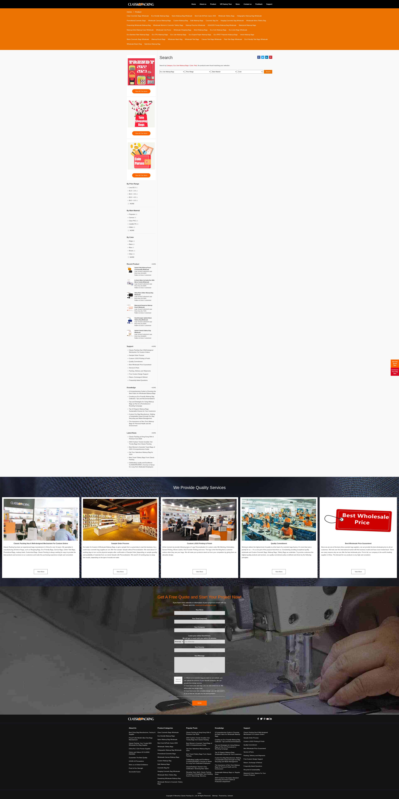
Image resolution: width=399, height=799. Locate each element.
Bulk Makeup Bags (196, 20)
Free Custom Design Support (138, 374)
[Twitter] (261, 718)
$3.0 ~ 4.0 (133, 197)
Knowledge (219, 728)
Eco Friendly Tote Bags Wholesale (256, 39)
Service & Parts (134, 368)
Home (193, 4)
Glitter (132, 227)
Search (268, 72)
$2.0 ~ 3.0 (133, 194)
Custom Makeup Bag (180, 20)
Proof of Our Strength (136, 768)
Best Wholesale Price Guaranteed (140, 364)
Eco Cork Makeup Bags (218, 30)
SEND (199, 703)
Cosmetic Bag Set (212, 20)
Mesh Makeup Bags (201, 30)
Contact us (248, 4)
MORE (132, 203)
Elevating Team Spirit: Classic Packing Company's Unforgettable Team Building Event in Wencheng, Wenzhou (199, 774)
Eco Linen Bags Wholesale (238, 30)
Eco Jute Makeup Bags (178, 34)
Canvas (132, 217)
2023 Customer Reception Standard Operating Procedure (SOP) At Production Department (227, 779)
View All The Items (141, 91)
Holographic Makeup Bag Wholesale (249, 16)
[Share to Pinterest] (270, 57)
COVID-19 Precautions (136, 761)
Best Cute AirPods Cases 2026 (205, 16)
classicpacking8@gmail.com (205, 605)
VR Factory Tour (226, 4)
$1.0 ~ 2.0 (133, 191)
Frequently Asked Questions (138, 380)
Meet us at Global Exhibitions (138, 764)
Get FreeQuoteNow (395, 363)
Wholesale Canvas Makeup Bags (159, 20)
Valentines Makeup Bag (152, 44)
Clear (132, 254)
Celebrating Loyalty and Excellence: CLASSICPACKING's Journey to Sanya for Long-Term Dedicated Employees (142, 465)
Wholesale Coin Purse (163, 30)
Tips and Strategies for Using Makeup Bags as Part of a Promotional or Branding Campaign (141, 404)
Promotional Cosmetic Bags (136, 20)
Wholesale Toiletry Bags (226, 16)
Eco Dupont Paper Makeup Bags (200, 34)
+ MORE (153, 264)
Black (132, 244)
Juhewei (230, 796)
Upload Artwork (178, 680)
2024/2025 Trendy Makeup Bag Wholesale (222, 25)
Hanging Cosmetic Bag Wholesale (232, 20)
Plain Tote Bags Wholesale (233, 39)
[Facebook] (258, 718)
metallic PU (133, 224)
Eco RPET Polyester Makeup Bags (226, 34)
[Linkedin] (270, 718)
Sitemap (215, 796)
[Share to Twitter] (262, 57)
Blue (131, 247)
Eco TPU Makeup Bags (160, 34)
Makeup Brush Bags (158, 39)
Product (213, 4)
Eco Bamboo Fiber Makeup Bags (138, 34)
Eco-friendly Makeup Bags (160, 16)
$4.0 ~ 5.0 (133, 200)
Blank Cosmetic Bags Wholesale (138, 39)
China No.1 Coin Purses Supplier (139, 748)
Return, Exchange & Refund (138, 377)
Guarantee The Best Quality (138, 757)
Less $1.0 (133, 187)
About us (203, 4)
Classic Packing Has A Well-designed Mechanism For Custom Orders (41, 543)
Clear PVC (133, 221)
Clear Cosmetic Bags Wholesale (138, 16)
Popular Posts (191, 728)
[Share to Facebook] (258, 57)
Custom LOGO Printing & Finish (139, 358)
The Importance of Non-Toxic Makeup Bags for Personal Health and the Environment (141, 423)
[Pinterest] (264, 718)
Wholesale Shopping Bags (182, 30)
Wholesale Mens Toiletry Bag (256, 20)
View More (40, 571)
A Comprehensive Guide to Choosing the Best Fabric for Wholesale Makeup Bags (227, 734)
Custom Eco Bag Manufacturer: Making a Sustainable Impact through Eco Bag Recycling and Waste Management (142, 416)
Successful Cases (134, 772)
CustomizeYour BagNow (394, 371)
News (238, 4)
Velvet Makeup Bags (247, 34)
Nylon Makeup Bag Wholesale (182, 16)
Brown (132, 251)
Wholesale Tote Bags (192, 39)
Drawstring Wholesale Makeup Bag (139, 25)
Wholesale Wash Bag (175, 39)
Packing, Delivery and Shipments (140, 371)
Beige (132, 241)
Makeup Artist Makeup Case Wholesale (140, 30)
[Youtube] (267, 718)
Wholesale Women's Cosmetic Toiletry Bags (168, 25)
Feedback (258, 4)
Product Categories (165, 728)
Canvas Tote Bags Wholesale (212, 39)
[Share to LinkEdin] (266, 57)
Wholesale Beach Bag (134, 44)
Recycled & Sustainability (252, 769)
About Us (132, 728)
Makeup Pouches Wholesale (195, 25)
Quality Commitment (135, 361)
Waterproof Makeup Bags (247, 25)
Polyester (133, 214)
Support (269, 4)
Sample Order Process (136, 355)
